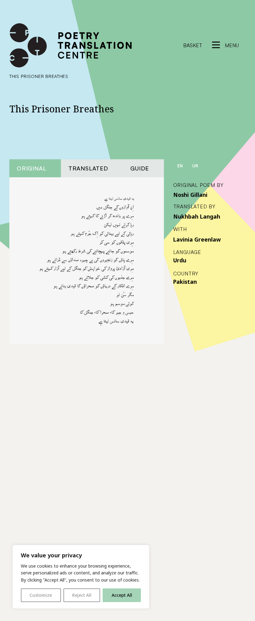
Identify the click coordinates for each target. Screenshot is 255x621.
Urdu (179, 260)
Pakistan (185, 281)
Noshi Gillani (190, 194)
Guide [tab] (139, 168)
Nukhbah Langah (196, 216)
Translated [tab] (88, 168)
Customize (41, 595)
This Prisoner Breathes (38, 76)
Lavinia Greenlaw (197, 239)
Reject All (81, 595)
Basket (192, 45)
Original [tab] (31, 168)
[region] (80, 577)
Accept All (122, 595)
